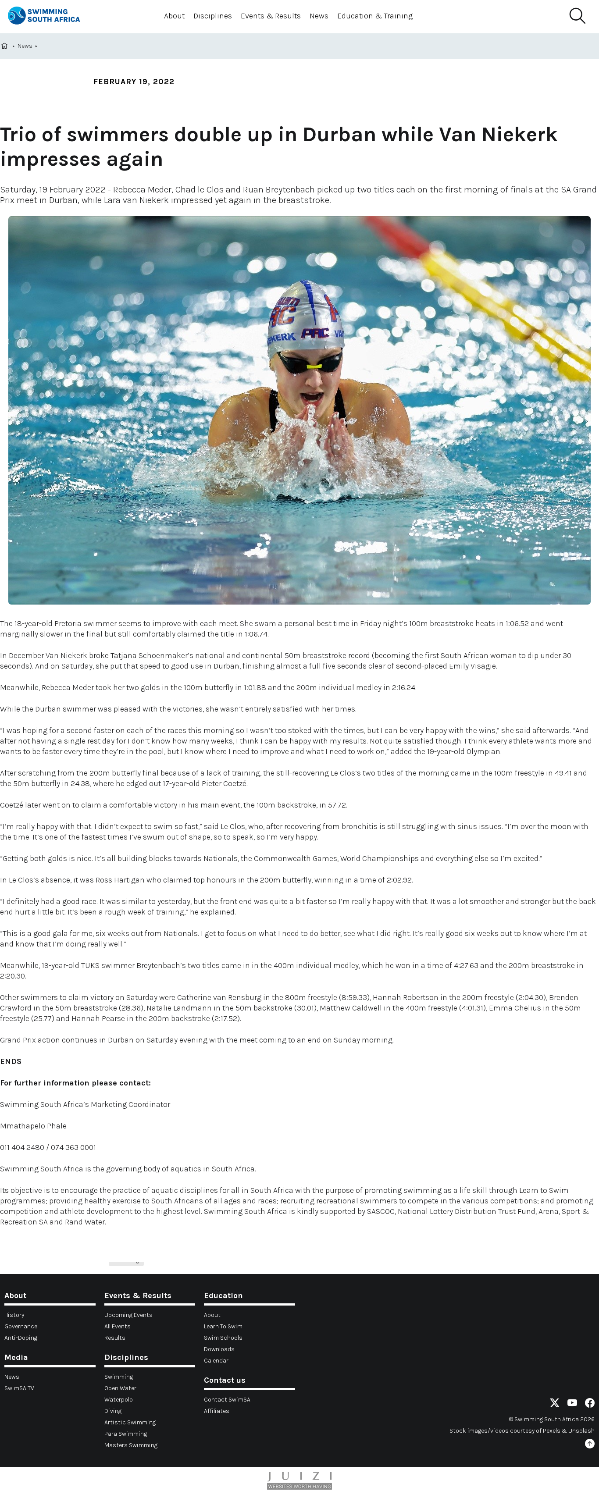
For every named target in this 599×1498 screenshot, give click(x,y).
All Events (117, 1326)
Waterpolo (118, 1399)
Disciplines (212, 16)
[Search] (577, 16)
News (319, 16)
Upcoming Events (128, 1315)
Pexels (551, 1430)
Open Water (120, 1388)
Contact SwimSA (227, 1399)
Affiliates (216, 1411)
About (174, 16)
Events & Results (271, 16)
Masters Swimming (130, 1445)
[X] (555, 1404)
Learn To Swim (223, 1326)
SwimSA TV (19, 1388)
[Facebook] (590, 1404)
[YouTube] (572, 1404)
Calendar (216, 1360)
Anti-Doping (20, 1337)
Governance (20, 1326)
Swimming (118, 1377)
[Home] (52, 17)
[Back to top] (590, 1445)
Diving (112, 1411)
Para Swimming (125, 1434)
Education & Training (375, 16)
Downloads (219, 1349)
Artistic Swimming (130, 1422)
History (14, 1315)
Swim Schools (223, 1337)
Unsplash (581, 1430)
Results (114, 1337)
